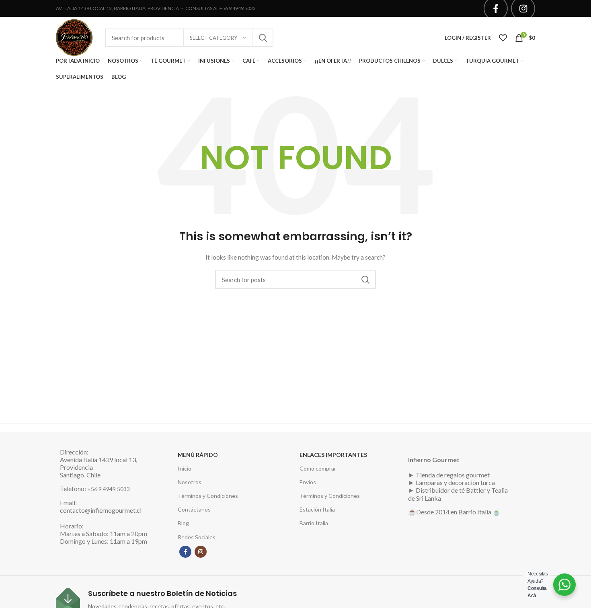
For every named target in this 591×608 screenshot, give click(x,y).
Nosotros (189, 482)
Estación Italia (317, 509)
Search (262, 38)
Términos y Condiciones (208, 495)
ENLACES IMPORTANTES (333, 454)
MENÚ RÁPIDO (198, 454)
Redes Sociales (196, 537)
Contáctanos (194, 509)
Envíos (308, 482)
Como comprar (318, 468)
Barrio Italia (314, 523)
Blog (183, 523)
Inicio (184, 468)
